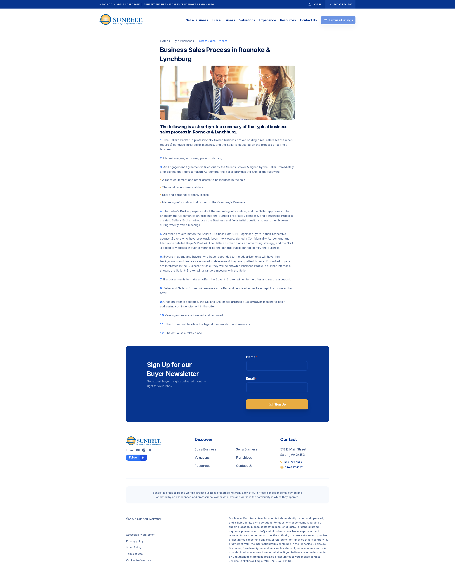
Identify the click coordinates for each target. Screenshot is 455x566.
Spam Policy (133, 547)
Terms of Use (134, 553)
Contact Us (308, 20)
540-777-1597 (294, 467)
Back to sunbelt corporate (121, 4)
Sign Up (277, 404)
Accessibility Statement (140, 534)
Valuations (247, 20)
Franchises (244, 457)
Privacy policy (134, 541)
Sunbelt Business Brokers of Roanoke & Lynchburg (179, 4)
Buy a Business (223, 20)
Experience (267, 20)
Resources (288, 20)
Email (251, 378)
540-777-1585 (293, 461)
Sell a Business (197, 20)
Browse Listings (338, 20)
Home (164, 41)
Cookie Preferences (138, 560)
